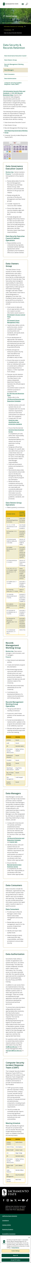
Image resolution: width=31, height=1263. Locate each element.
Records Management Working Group (13, 65)
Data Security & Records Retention (13, 33)
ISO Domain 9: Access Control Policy (16, 316)
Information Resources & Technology (13, 26)
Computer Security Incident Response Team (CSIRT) (13, 83)
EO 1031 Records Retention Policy (15, 394)
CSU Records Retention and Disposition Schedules (15, 400)
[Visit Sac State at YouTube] (23, 1200)
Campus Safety (6, 1225)
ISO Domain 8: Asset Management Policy (13, 321)
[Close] (29, 1237)
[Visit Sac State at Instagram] (8, 1200)
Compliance (5, 1220)
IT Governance (7, 30)
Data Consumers (9, 74)
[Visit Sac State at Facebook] (4, 1200)
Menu (24, 4)
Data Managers (9, 70)
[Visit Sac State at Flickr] (19, 1200)
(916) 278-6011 (21, 1209)
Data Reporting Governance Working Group (16, 131)
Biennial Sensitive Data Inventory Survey (14, 866)
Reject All (15, 1255)
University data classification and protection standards (15, 422)
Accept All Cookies (15, 1260)
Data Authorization (10, 78)
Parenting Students (7, 1229)
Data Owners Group (10, 60)
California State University (9, 1216)
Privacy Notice (15, 1247)
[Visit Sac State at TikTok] (27, 1200)
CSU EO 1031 (13, 842)
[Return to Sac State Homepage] (10, 4)
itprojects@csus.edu (12, 1050)
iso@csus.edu (10, 1047)
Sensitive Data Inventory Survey (16, 431)
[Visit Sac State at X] (15, 1200)
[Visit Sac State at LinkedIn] (12, 1200)
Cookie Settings (15, 1250)
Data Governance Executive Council (15, 56)
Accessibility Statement (8, 1234)
